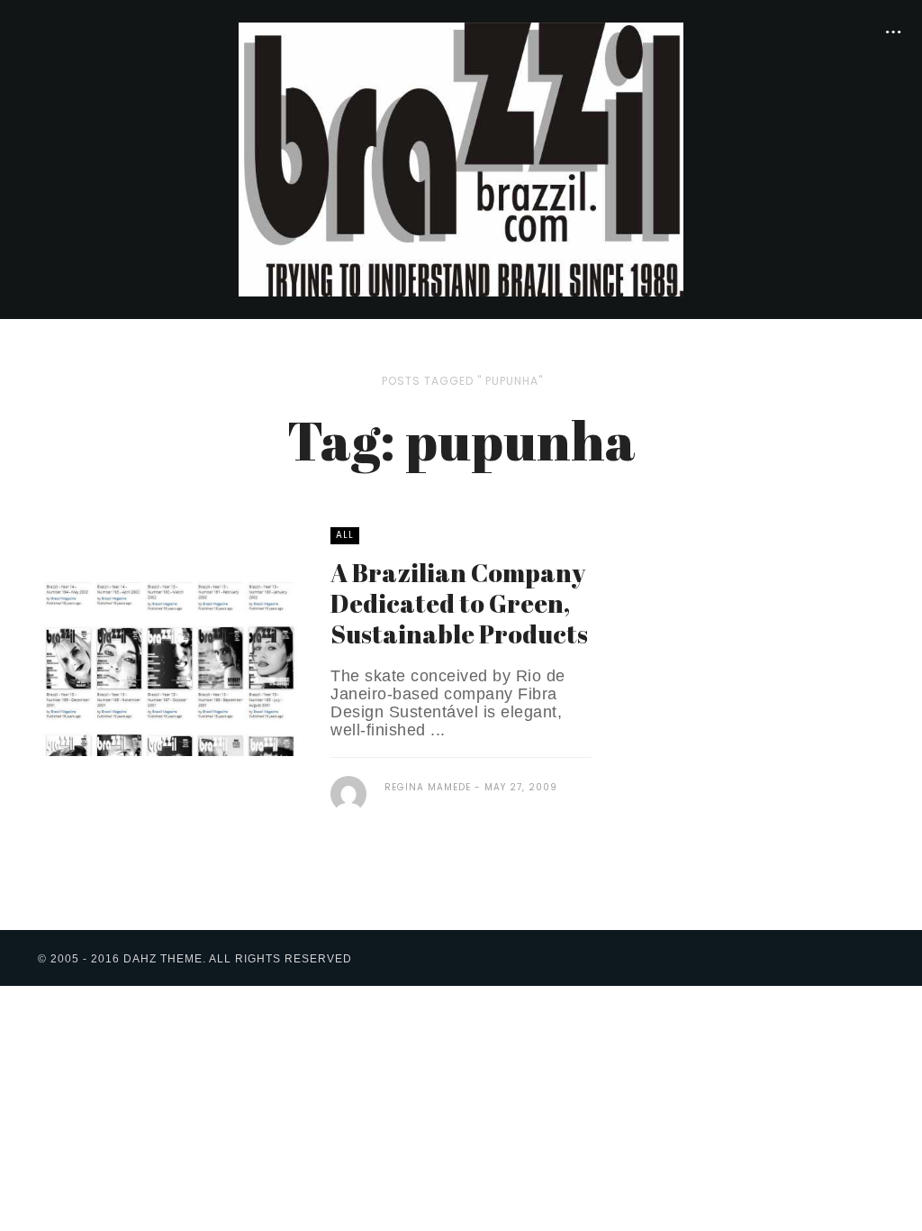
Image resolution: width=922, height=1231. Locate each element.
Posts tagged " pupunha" (462, 380)
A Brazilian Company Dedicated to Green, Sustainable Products (459, 603)
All (345, 535)
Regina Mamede (427, 787)
